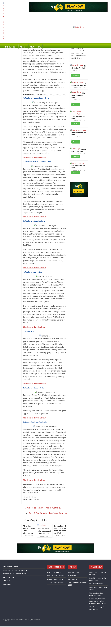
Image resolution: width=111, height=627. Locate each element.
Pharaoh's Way (73, 572)
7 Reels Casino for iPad (78, 150)
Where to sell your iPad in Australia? (43, 507)
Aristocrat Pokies (9, 577)
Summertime (72, 576)
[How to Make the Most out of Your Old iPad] (41, 525)
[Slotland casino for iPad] (78, 27)
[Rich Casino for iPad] (76, 65)
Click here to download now (34, 157)
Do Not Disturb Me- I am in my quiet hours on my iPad (60, 529)
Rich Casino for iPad (78, 67)
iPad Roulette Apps (96, 584)
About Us (6, 581)
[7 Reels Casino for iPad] (75, 148)
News (32, 47)
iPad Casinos (10, 47)
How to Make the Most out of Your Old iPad (44, 531)
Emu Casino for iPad (78, 84)
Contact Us (7, 584)
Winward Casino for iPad (78, 95)
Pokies (22, 47)
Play (39, 47)
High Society (72, 579)
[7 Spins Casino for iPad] (78, 111)
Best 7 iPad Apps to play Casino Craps (48, 513)
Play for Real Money (10, 567)
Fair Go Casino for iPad (55, 579)
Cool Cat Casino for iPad (55, 576)
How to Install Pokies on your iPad (15, 570)
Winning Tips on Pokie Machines (14, 574)
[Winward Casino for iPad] (75, 92)
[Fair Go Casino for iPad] (77, 163)
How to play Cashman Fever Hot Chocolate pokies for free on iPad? (97, 601)
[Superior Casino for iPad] (78, 130)
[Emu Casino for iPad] (77, 82)
